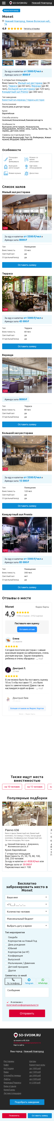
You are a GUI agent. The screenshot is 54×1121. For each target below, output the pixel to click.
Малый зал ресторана (16, 192)
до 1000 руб (35, 1068)
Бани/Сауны (9, 1090)
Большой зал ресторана (17, 433)
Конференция (15, 955)
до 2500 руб (35, 1079)
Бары (6, 1072)
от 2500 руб (34, 1082)
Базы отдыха (10, 1086)
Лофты (7, 1079)
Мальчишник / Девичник (21, 963)
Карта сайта (19, 1045)
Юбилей (12, 948)
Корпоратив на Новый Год (22, 941)
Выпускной (14, 959)
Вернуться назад (11, 10)
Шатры (32, 1061)
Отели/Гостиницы (12, 1075)
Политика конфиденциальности (27, 1043)
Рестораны (9, 1061)
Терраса (7, 273)
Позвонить (14, 1115)
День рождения (16, 944)
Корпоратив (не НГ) (18, 952)
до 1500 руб (35, 1072)
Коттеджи (9, 1068)
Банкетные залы (37, 1065)
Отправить (27, 1013)
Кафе (6, 1065)
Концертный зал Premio (17, 514)
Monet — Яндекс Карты (27, 714)
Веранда (7, 354)
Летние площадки (12, 1093)
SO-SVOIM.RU (20, 3)
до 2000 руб (35, 1075)
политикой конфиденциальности (22, 1005)
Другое (12, 970)
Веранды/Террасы (12, 1082)
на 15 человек (34, 786)
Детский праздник (18, 967)
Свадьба (12, 937)
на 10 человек (12, 786)
